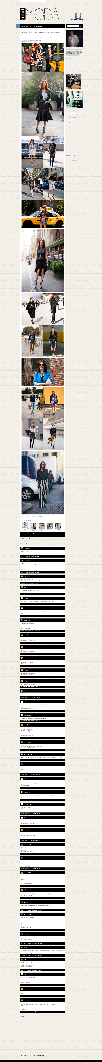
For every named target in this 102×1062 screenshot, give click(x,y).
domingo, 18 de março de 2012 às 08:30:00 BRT (30, 653)
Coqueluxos (26, 598)
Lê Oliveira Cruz (28, 959)
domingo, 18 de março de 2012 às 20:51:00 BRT (30, 813)
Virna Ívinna (27, 576)
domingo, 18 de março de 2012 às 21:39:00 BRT (30, 840)
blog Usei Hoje (27, 914)
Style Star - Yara (49, 529)
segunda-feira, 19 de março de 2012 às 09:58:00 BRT (32, 943)
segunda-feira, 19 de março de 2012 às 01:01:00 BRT (32, 885)
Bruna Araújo (27, 548)
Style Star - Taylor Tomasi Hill (32, 26)
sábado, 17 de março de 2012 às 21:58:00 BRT (30, 630)
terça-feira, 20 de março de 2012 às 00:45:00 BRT (31, 1011)
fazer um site (74, 160)
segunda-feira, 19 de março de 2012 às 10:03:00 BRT (32, 955)
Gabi (25, 778)
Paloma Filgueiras (28, 754)
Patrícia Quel (27, 830)
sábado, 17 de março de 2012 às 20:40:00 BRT (30, 583)
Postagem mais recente (38, 1055)
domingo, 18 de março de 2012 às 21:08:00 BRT (30, 825)
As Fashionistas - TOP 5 (58, 530)
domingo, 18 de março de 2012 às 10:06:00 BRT (30, 686)
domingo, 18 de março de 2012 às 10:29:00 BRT (30, 697)
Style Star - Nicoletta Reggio (25, 529)
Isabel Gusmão (27, 715)
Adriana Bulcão (27, 872)
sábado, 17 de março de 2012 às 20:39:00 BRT (30, 572)
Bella (25, 691)
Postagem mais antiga (26, 1055)
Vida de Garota (27, 844)
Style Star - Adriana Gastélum (33, 530)
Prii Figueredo (27, 560)
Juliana (25, 947)
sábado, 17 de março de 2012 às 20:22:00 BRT (30, 556)
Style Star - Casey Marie (41, 530)
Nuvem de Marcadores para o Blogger (74, 157)
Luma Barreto (27, 587)
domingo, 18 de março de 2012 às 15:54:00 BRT (30, 774)
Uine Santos (26, 658)
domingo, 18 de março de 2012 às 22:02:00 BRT (30, 868)
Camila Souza (27, 817)
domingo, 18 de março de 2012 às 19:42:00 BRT (30, 800)
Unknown (26, 647)
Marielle (26, 902)
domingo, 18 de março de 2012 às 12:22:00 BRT (30, 720)
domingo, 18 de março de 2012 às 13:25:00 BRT (30, 759)
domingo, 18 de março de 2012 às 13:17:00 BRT (30, 750)
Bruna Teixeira (27, 725)
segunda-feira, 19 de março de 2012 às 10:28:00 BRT (32, 970)
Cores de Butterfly (28, 742)
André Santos (27, 608)
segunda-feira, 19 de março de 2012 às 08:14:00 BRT (32, 910)
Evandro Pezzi (27, 974)
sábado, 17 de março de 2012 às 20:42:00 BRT (30, 594)
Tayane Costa (27, 620)
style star (28, 538)
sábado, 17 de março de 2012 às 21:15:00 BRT (30, 603)
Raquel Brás (27, 792)
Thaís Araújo (27, 934)
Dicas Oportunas (28, 635)
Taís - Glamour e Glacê (29, 1000)
